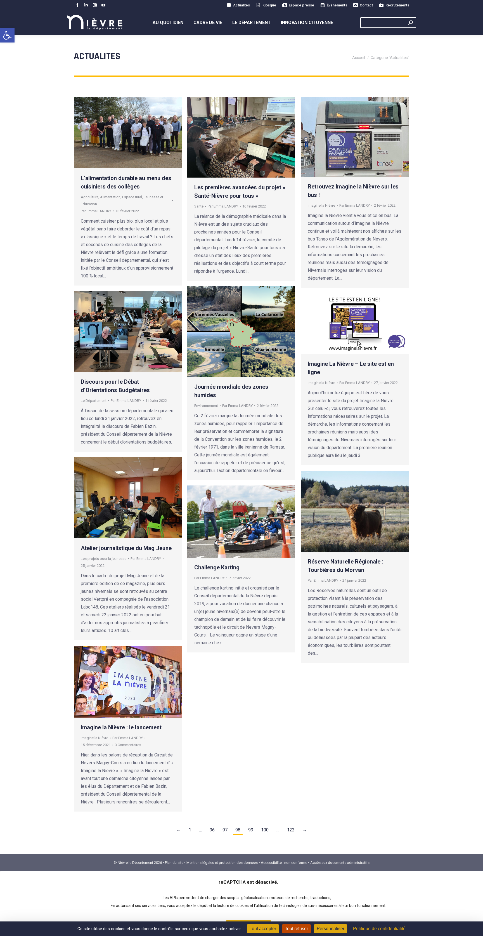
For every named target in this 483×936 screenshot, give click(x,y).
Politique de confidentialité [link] (379, 928)
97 (225, 830)
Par (96, 211)
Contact (366, 5)
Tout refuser (296, 928)
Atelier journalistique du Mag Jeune (126, 548)
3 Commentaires (128, 745)
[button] (7, 35)
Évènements (337, 5)
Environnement (206, 406)
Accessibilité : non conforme (284, 862)
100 (265, 830)
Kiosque (269, 5)
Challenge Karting (217, 567)
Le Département (93, 401)
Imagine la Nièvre (321, 205)
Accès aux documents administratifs (340, 862)
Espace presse (301, 5)
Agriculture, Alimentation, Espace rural (111, 197)
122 (291, 830)
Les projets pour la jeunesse (103, 559)
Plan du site (174, 862)
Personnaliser (330, 928)
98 (237, 830)
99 (250, 830)
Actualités (241, 5)
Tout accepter (263, 928)
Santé (198, 206)
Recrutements (397, 5)
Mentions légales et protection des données (222, 862)
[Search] (410, 22)
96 (212, 830)
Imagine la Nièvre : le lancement (121, 727)
